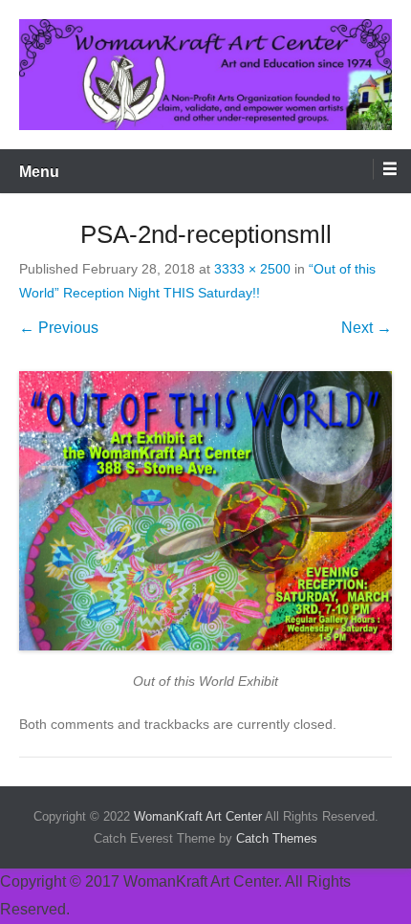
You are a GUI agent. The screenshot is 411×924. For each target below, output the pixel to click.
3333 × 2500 (252, 268)
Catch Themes (276, 838)
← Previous (58, 327)
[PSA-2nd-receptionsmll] (205, 511)
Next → (366, 327)
